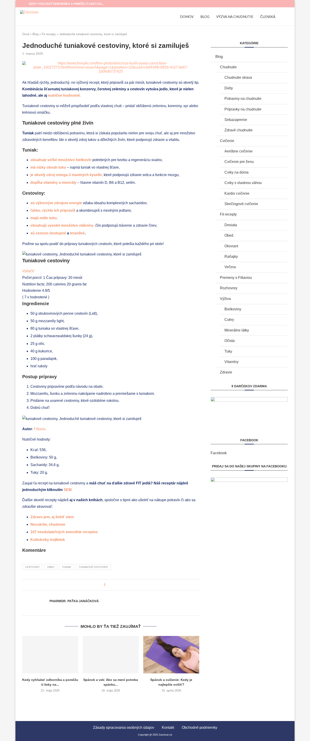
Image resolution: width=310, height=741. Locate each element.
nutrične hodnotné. (65, 95)
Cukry (229, 319)
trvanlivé (77, 233)
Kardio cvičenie (236, 193)
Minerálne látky (236, 330)
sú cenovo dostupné (48, 233)
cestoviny (32, 567)
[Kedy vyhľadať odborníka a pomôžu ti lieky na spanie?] (50, 654)
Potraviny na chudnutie (242, 99)
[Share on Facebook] (110, 585)
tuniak (66, 567)
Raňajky (231, 256)
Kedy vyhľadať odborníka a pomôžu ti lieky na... (66, 3)
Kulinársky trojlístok (47, 540)
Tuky (228, 351)
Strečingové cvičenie (241, 204)
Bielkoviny (232, 309)
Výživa (225, 299)
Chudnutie (228, 67)
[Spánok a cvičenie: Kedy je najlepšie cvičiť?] (171, 654)
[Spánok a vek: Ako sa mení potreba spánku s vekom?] (111, 654)
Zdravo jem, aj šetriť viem (52, 517)
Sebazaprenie (235, 120)
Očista (229, 341)
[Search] (287, 16)
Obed (228, 235)
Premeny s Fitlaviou (236, 278)
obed (50, 567)
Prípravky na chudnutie (242, 109)
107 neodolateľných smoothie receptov (64, 532)
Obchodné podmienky (199, 727)
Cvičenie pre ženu (239, 162)
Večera (230, 267)
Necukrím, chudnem (47, 524)
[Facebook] (280, 3)
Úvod (25, 34)
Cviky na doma (236, 172)
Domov (187, 17)
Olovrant (231, 246)
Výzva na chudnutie (234, 17)
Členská (267, 17)
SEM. (68, 490)
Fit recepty (49, 34)
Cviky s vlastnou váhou (243, 183)
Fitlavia (40, 429)
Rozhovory (228, 288)
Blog (204, 17)
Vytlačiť (28, 271)
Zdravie (226, 372)
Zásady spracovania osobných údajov (123, 727)
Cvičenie (227, 141)
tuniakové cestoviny (93, 567)
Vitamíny (231, 362)
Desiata (230, 225)
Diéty (228, 88)
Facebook (219, 453)
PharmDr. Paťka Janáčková (74, 601)
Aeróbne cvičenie (238, 151)
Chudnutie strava (238, 77)
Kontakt (168, 727)
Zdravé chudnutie (238, 130)
